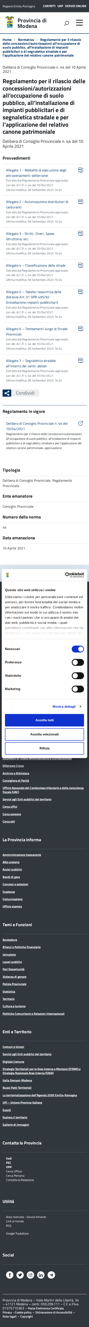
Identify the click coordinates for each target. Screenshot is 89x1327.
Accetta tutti (44, 720)
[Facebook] (9, 1275)
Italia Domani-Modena (17, 1080)
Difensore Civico (13, 765)
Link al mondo (15, 1221)
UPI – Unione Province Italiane (22, 1102)
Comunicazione (12, 899)
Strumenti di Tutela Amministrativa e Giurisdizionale (37, 758)
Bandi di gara (11, 877)
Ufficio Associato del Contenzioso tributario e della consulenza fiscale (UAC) (43, 790)
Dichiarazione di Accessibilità (53, 1312)
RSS (8, 1225)
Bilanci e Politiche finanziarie (22, 947)
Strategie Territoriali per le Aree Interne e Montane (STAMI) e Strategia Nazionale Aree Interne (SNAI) (42, 1071)
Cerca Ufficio (14, 1171)
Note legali (9, 1316)
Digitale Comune (13, 1061)
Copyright (26, 1316)
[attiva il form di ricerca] (66, 23)
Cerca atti (9, 821)
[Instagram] (30, 1275)
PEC (8, 1162)
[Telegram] (51, 1275)
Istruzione (9, 954)
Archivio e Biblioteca (16, 773)
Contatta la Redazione (20, 1180)
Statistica (9, 991)
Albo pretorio (11, 862)
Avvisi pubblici (12, 869)
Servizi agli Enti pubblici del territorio (27, 799)
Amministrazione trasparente (22, 854)
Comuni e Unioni (13, 1046)
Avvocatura (10, 939)
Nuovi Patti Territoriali (17, 1087)
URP (60, 6)
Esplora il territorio (15, 1117)
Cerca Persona (15, 1175)
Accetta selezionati (44, 734)
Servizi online (75, 6)
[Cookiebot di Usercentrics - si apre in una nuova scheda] (65, 575)
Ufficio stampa (12, 906)
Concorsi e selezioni (15, 884)
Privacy (7, 1312)
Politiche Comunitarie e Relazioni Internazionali (34, 1013)
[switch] (78, 662)
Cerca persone (12, 814)
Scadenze (9, 891)
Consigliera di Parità (16, 780)
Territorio (8, 998)
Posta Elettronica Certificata (46, 1308)
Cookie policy (23, 1312)
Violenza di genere (14, 976)
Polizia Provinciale (14, 984)
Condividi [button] (25, 393)
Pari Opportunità (13, 969)
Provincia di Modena (32, 23)
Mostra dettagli (64, 706)
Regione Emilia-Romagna (19, 6)
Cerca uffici (10, 806)
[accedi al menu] (79, 22)
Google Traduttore (17, 1233)
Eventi (7, 1110)
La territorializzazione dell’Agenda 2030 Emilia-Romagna (40, 1095)
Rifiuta (44, 748)
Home (7, 39)
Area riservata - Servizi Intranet (26, 1217)
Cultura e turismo (14, 1006)
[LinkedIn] (40, 1275)
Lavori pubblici (12, 961)
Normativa (26, 39)
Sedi (9, 1158)
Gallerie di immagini (16, 1124)
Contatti (49, 6)
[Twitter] (20, 1275)
